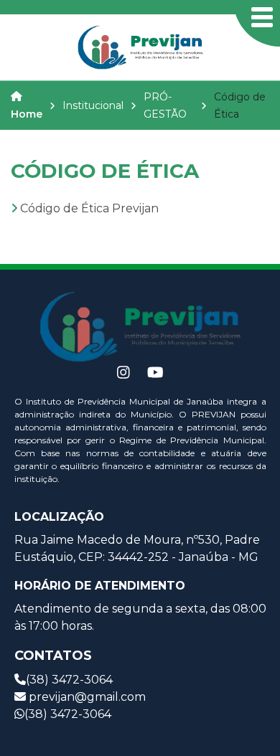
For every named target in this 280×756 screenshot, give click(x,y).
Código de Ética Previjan (89, 208)
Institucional (92, 105)
